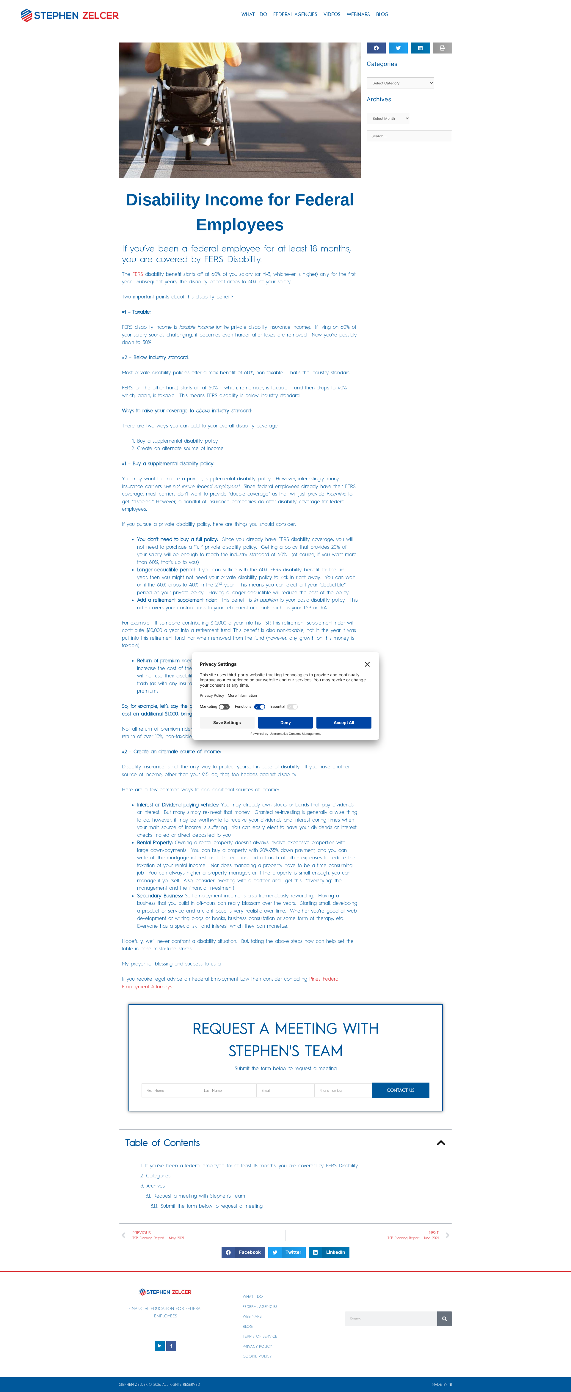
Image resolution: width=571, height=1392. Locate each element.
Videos (332, 14)
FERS (137, 274)
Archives (155, 1186)
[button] (376, 48)
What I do (254, 14)
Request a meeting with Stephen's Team (199, 1196)
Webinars (358, 14)
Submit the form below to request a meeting (212, 1206)
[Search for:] (409, 136)
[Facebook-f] (171, 1346)
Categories (158, 1176)
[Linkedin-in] (160, 1346)
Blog (382, 14)
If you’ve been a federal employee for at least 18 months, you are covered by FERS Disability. (253, 1165)
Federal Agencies (295, 14)
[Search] (444, 1318)
